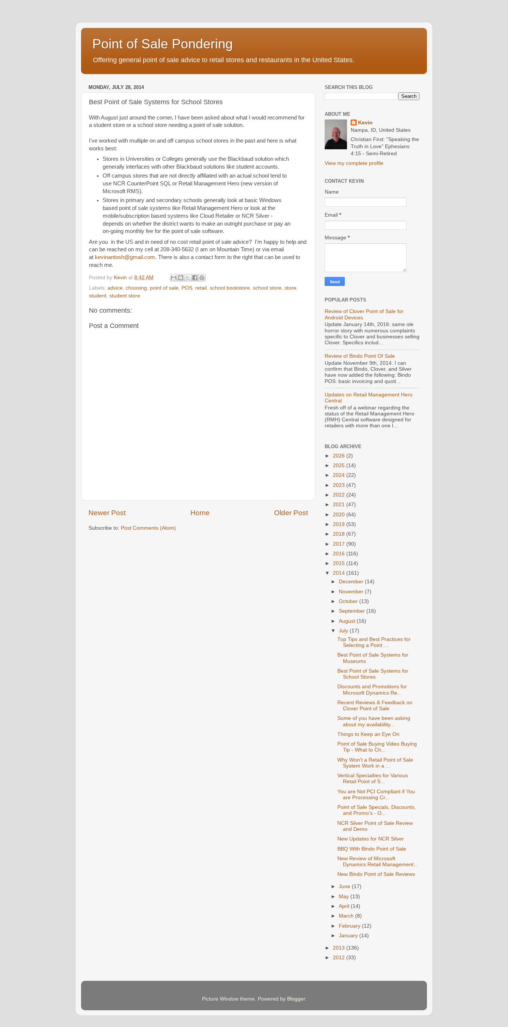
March (347, 916)
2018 (339, 534)
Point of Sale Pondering (162, 43)
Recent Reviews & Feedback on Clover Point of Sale (374, 705)
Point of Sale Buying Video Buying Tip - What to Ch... (377, 747)
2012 (339, 957)
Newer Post (107, 513)
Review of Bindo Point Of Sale (360, 356)
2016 (339, 553)
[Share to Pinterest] (202, 277)
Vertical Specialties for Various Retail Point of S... (372, 778)
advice (115, 288)
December (352, 581)
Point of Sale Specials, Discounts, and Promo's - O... (376, 810)
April (345, 906)
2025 (339, 465)
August (348, 621)
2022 (339, 495)
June (345, 886)
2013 (339, 948)
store (290, 288)
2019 (339, 524)
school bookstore (230, 288)
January (349, 935)
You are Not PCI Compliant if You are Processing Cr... (376, 794)
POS (186, 288)
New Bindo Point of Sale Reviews (376, 874)
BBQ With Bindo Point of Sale (371, 849)
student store (124, 296)
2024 (339, 475)
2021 (339, 504)
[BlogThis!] (180, 277)
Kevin (365, 122)
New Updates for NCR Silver (370, 839)
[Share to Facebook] (195, 277)
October (349, 601)
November (352, 591)
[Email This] (173, 277)
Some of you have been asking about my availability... (373, 721)
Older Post (291, 513)
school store (267, 288)
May (344, 896)
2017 (339, 544)
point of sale (164, 288)
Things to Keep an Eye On (368, 734)
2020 (339, 514)
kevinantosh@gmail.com (125, 257)
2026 (339, 456)
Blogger (296, 999)
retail (201, 288)
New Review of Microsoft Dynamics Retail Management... (377, 861)
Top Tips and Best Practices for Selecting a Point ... (374, 642)
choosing (136, 288)
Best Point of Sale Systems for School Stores (372, 674)
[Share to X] (188, 277)
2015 (339, 563)
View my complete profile (354, 163)
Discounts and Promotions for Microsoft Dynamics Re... (372, 689)
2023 (339, 485)
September (352, 611)
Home (200, 513)
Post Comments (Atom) (148, 528)
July (344, 631)
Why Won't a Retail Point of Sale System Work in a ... (375, 763)
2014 (339, 573)
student (97, 296)
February (350, 926)
